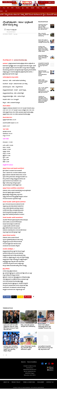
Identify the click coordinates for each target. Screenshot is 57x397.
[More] (33, 296)
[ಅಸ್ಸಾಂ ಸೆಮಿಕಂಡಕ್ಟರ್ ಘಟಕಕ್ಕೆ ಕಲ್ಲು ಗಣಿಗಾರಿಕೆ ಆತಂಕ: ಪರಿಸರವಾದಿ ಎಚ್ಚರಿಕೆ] (52, 57)
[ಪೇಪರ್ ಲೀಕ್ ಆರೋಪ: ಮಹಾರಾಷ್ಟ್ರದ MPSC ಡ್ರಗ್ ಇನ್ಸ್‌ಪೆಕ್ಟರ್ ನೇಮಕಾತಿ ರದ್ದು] (52, 41)
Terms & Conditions (29, 382)
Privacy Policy (16, 382)
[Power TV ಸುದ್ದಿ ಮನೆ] (5, 31)
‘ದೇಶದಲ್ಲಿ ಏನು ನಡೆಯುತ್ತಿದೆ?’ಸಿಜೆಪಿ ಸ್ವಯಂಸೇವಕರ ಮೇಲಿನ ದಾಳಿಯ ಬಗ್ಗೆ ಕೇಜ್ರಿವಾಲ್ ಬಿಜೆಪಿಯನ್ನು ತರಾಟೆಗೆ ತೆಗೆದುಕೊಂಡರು (43, 99)
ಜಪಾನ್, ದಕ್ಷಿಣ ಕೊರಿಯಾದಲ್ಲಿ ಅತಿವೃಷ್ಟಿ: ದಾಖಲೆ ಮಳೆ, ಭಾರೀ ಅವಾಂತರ (43, 81)
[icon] (42, 364)
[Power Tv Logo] (28, 3)
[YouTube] (46, 2)
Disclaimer (40, 382)
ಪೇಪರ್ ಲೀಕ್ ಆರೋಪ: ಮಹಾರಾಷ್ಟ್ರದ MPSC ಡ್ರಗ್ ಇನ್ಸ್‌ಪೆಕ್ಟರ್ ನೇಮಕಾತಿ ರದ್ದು (43, 41)
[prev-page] (4, 355)
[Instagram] (44, 2)
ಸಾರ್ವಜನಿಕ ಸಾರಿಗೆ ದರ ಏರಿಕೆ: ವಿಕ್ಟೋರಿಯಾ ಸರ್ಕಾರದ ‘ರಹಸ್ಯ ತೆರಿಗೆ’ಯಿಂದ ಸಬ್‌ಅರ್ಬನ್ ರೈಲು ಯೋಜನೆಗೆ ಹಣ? (43, 27)
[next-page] (6, 355)
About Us (6, 382)
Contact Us (49, 382)
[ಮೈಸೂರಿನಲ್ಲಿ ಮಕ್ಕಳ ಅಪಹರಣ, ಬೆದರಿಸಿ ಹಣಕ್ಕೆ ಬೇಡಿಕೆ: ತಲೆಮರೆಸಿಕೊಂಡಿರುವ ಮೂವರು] (52, 72)
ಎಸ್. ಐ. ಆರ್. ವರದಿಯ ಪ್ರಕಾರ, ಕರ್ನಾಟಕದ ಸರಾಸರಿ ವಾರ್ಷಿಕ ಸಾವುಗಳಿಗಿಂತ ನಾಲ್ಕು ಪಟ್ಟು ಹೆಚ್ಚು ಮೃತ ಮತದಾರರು (43, 90)
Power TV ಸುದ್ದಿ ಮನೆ (11, 30)
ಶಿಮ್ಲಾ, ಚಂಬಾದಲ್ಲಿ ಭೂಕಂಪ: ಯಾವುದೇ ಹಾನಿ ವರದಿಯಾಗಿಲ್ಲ (43, 34)
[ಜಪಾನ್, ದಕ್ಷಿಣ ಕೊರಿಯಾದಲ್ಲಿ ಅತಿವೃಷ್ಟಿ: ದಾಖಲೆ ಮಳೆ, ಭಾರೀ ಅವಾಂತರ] (52, 81)
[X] (42, 2)
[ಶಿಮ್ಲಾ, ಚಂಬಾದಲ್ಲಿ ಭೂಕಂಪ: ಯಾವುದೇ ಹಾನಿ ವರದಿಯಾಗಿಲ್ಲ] (52, 35)
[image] (9, 365)
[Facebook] (40, 2)
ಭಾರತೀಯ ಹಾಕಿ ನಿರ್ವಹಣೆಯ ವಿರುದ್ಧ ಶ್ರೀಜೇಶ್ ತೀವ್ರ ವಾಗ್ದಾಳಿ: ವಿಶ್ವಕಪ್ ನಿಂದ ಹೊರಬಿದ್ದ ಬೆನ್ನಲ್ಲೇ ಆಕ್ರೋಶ (43, 49)
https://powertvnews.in (11, 32)
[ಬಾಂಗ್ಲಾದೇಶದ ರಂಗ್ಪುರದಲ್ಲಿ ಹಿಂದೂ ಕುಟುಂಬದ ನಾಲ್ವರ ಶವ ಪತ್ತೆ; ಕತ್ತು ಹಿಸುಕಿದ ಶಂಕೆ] (52, 65)
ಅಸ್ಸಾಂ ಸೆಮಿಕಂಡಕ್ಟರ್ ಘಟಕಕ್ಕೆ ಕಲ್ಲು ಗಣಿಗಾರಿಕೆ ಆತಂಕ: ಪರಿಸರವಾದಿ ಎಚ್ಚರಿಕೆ (43, 57)
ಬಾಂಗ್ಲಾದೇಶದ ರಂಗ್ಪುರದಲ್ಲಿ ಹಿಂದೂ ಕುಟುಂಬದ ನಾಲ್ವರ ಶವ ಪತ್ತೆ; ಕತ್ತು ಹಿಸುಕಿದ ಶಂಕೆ (43, 65)
